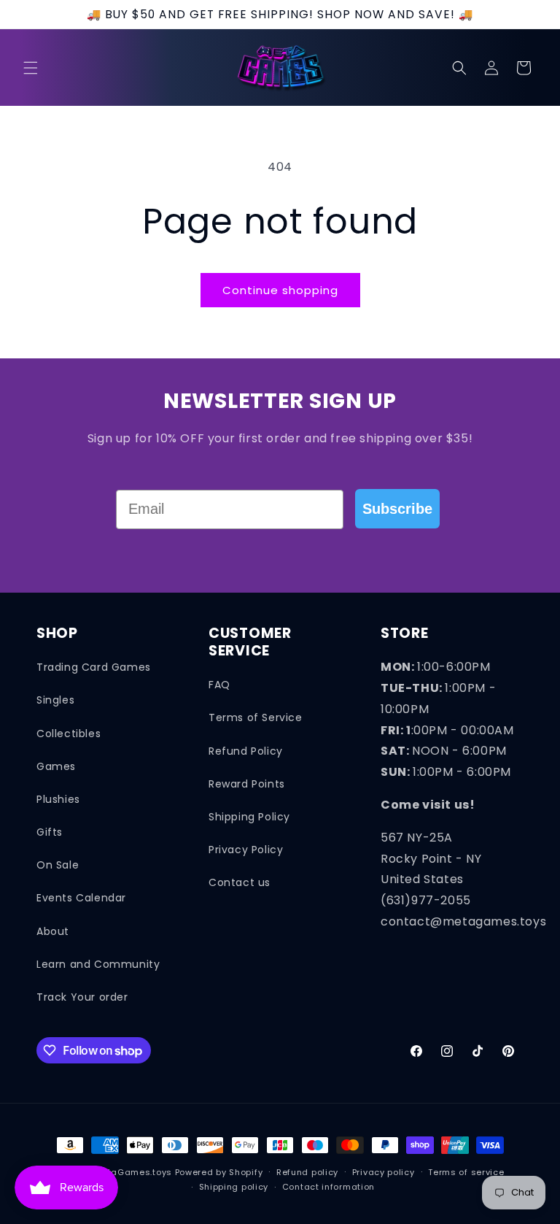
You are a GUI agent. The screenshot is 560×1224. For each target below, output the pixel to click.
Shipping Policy (249, 816)
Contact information (328, 1187)
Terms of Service (256, 717)
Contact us (240, 882)
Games (56, 766)
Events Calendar (81, 897)
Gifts (49, 832)
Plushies (58, 799)
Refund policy (307, 1172)
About (52, 931)
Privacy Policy (246, 849)
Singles (55, 700)
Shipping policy (234, 1187)
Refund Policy (246, 751)
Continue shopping (280, 290)
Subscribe (397, 509)
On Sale (57, 865)
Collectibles (68, 733)
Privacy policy (383, 1172)
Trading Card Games (93, 667)
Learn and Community (98, 964)
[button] (31, 68)
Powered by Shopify (219, 1172)
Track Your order (82, 997)
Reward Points (247, 784)
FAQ (219, 684)
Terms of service (466, 1172)
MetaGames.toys (133, 1172)
